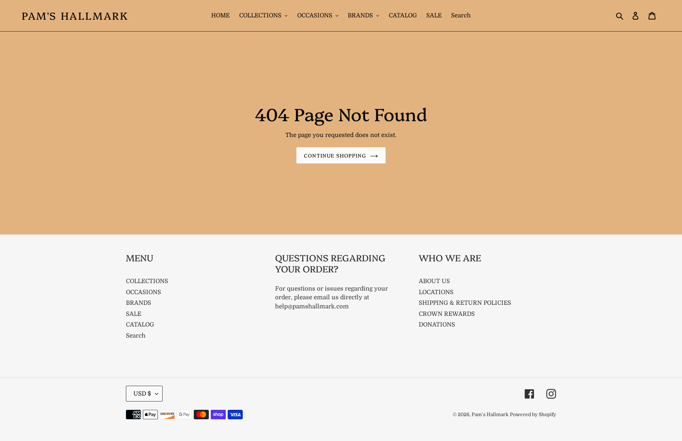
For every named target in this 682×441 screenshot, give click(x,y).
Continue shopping (335, 155)
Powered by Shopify (533, 414)
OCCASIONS (143, 292)
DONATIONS (437, 324)
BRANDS (138, 302)
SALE (133, 313)
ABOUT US (434, 281)
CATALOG (140, 324)
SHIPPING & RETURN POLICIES (465, 302)
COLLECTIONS (147, 281)
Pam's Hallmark (75, 15)
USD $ (142, 393)
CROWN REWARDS (447, 313)
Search (136, 335)
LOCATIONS (436, 292)
